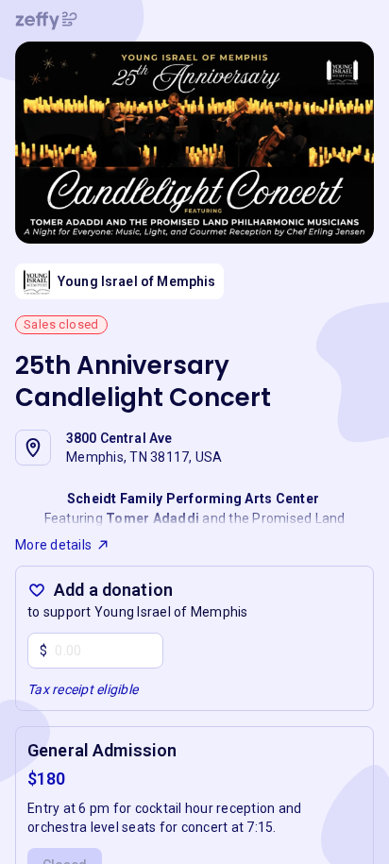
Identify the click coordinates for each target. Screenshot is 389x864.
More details (53, 544)
